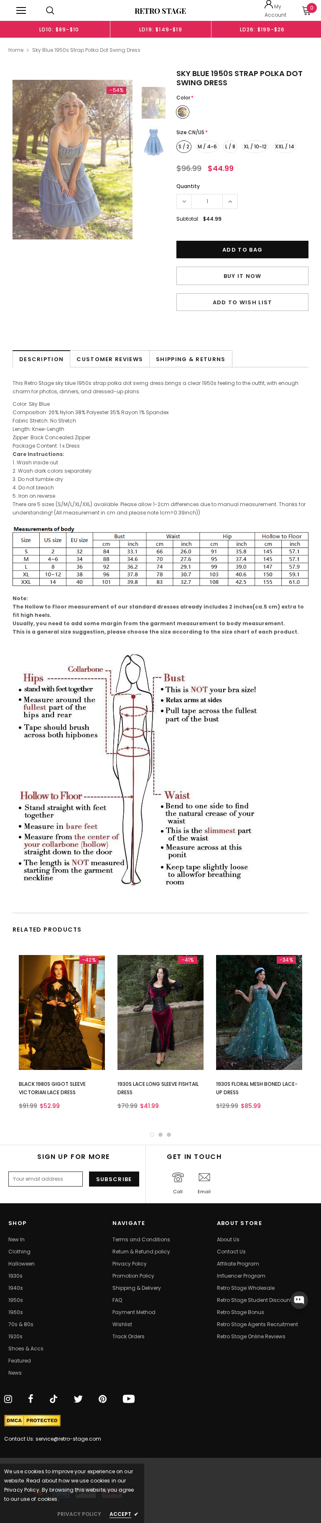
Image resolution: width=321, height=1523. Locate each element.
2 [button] (160, 1135)
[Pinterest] (103, 1399)
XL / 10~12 (255, 146)
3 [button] (169, 1135)
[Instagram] (8, 1399)
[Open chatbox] (299, 1300)
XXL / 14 (284, 146)
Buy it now (243, 276)
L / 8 (230, 146)
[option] (59, 29)
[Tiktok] (53, 1399)
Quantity (188, 186)
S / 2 (183, 146)
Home (15, 49)
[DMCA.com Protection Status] (32, 1420)
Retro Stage (160, 11)
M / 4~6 (207, 146)
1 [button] (152, 1135)
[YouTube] (128, 1399)
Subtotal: (187, 218)
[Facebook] (30, 1399)
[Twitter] (78, 1399)
